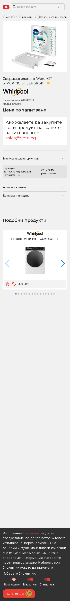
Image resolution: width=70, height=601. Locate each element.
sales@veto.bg (21, 137)
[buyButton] (8, 284)
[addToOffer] (14, 284)
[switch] (31, 579)
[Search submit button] (59, 7)
